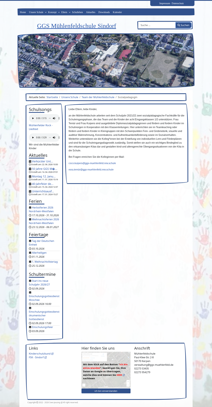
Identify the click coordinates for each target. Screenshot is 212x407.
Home (23, 12)
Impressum (164, 3)
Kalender (117, 12)
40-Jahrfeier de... (42, 184)
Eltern (64, 12)
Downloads (104, 12)
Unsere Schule (36, 12)
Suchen (184, 25)
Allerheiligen (39, 252)
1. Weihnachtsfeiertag (45, 261)
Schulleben (77, 12)
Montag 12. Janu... (44, 176)
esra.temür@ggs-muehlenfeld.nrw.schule (91, 169)
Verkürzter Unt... (42, 161)
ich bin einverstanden (106, 390)
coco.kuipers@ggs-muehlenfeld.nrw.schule (92, 163)
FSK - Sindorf (36, 357)
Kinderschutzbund (40, 353)
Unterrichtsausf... (43, 191)
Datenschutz (178, 3)
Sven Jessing (54, 402)
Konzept (52, 12)
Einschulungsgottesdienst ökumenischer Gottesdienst (44, 315)
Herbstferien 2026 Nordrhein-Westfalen (41, 209)
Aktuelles (90, 12)
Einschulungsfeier (42, 327)
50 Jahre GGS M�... (44, 169)
